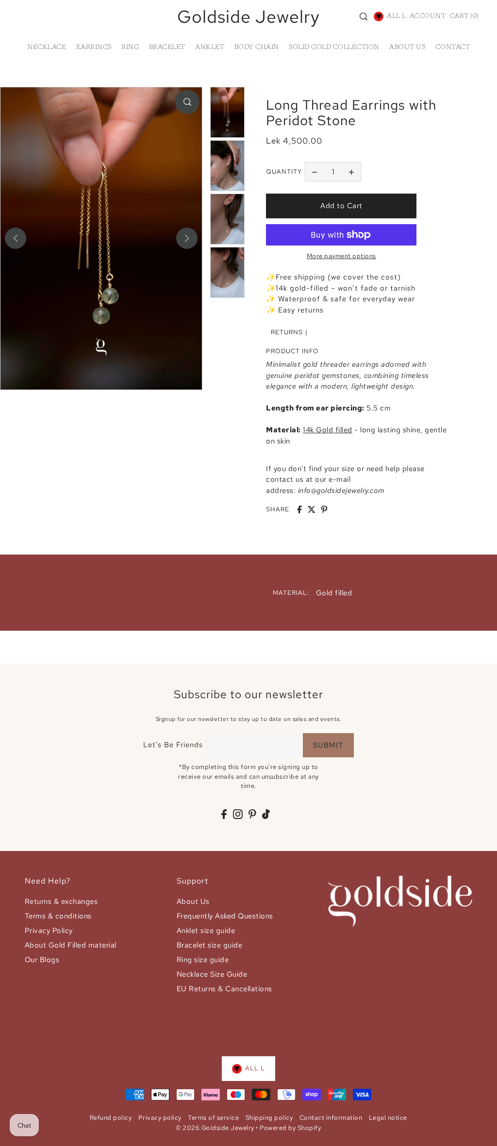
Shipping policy (269, 1117)
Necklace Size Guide (212, 974)
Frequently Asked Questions (225, 916)
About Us (193, 901)
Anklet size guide (206, 930)
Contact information (331, 1117)
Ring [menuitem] (130, 47)
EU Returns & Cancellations (224, 989)
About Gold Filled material (70, 945)
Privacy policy (160, 1117)
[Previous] (15, 238)
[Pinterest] (252, 813)
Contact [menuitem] (452, 47)
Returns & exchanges (61, 901)
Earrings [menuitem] (94, 47)
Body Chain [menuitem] (256, 47)
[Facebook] (224, 813)
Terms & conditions (58, 916)
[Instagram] (238, 813)
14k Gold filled (327, 430)
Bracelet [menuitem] (167, 47)
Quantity (284, 171)
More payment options (341, 256)
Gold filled (334, 593)
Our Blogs (42, 960)
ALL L (396, 16)
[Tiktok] (266, 813)
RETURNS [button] (287, 332)
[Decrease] (314, 172)
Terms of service (213, 1117)
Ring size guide (203, 960)
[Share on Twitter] (311, 509)
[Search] (363, 16)
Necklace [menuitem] (46, 47)
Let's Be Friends (173, 745)
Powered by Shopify (290, 1128)
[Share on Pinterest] (324, 509)
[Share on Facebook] (299, 509)
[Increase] (351, 172)
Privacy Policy (49, 930)
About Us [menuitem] (407, 47)
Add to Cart (341, 206)
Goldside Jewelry (248, 16)
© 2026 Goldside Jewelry (215, 1128)
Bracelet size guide (210, 945)
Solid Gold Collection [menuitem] (334, 47)
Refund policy (111, 1117)
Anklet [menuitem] (209, 47)
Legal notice (388, 1117)
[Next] (187, 238)
